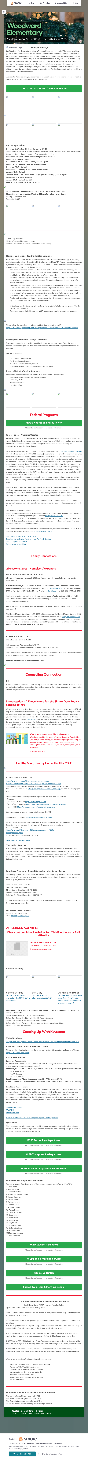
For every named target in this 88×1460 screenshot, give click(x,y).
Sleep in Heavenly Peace (71, 617)
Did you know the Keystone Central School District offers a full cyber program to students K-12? (42, 1042)
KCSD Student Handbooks (44, 1244)
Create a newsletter (22, 1454)
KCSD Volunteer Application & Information (44, 1168)
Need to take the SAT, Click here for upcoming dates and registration (32, 1118)
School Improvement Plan (16, 544)
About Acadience (12, 1113)
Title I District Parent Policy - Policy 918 (21, 536)
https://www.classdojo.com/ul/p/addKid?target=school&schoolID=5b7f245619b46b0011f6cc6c (42, 328)
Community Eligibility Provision (70, 451)
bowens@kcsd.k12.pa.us (20, 916)
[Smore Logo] (16, 3)
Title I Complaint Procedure (16, 542)
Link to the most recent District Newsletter (44, 88)
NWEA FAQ (10, 1110)
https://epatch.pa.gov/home (35, 802)
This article (30, 719)
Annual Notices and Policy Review (44, 422)
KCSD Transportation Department (44, 1154)
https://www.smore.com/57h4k (17, 1053)
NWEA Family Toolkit (14, 1107)
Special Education (44, 1272)
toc (4, 12)
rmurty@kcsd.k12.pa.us (54, 516)
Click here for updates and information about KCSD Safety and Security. (18, 998)
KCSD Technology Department (44, 1140)
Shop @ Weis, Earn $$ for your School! (44, 1287)
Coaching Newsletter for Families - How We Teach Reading (28, 539)
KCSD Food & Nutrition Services (44, 1258)
